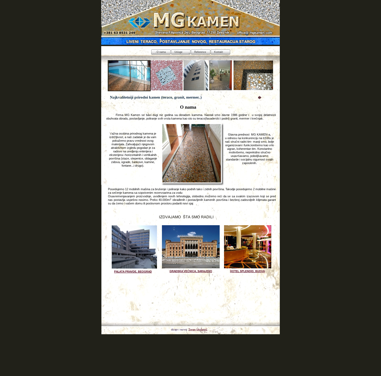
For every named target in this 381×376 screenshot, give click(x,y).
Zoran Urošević (198, 329)
